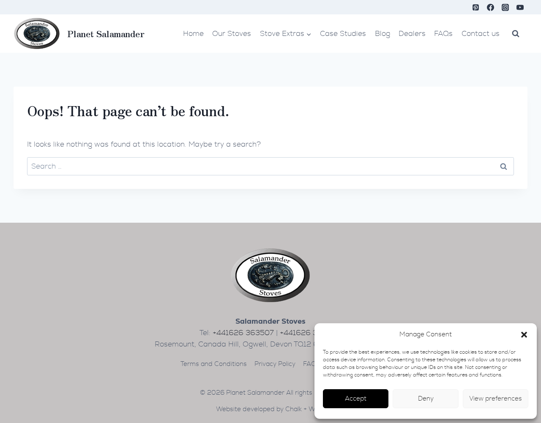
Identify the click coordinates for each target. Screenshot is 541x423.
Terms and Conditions (213, 364)
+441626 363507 (243, 332)
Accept (355, 399)
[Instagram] (505, 7)
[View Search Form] (515, 33)
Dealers (412, 33)
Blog (382, 33)
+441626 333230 (310, 332)
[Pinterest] (476, 7)
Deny (426, 399)
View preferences (495, 399)
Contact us (481, 33)
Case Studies (343, 33)
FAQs (443, 33)
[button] (524, 334)
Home (193, 33)
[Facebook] (491, 7)
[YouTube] (520, 7)
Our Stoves (231, 33)
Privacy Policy (274, 364)
